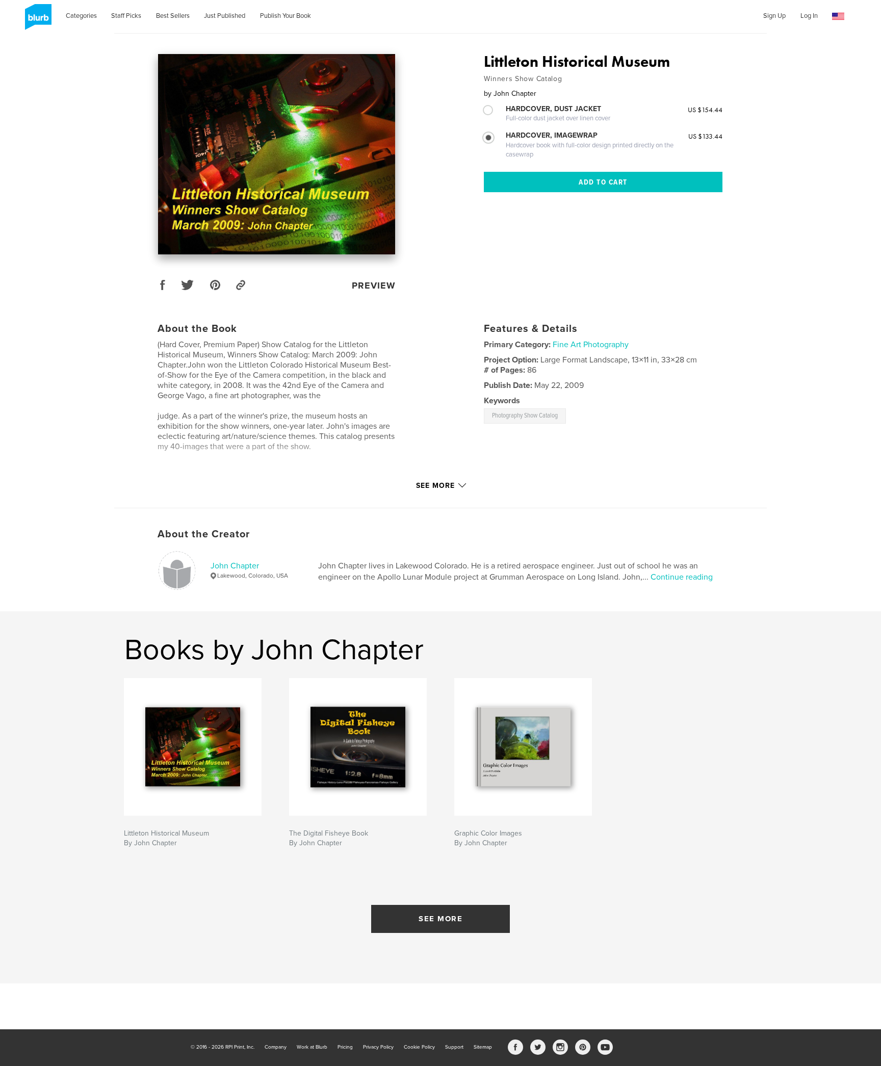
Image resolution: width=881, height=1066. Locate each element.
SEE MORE (440, 918)
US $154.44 (705, 109)
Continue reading (682, 577)
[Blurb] (36, 21)
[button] (838, 16)
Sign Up (774, 16)
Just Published (224, 16)
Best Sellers (173, 16)
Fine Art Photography (591, 345)
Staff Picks (126, 16)
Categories (81, 16)
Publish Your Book (285, 16)
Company (276, 1047)
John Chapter (235, 566)
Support (454, 1047)
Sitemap (483, 1047)
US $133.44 (705, 136)
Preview (374, 285)
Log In (809, 16)
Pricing (345, 1047)
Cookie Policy (419, 1047)
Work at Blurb (312, 1047)
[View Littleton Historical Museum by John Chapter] (276, 154)
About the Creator (204, 534)
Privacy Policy (378, 1047)
